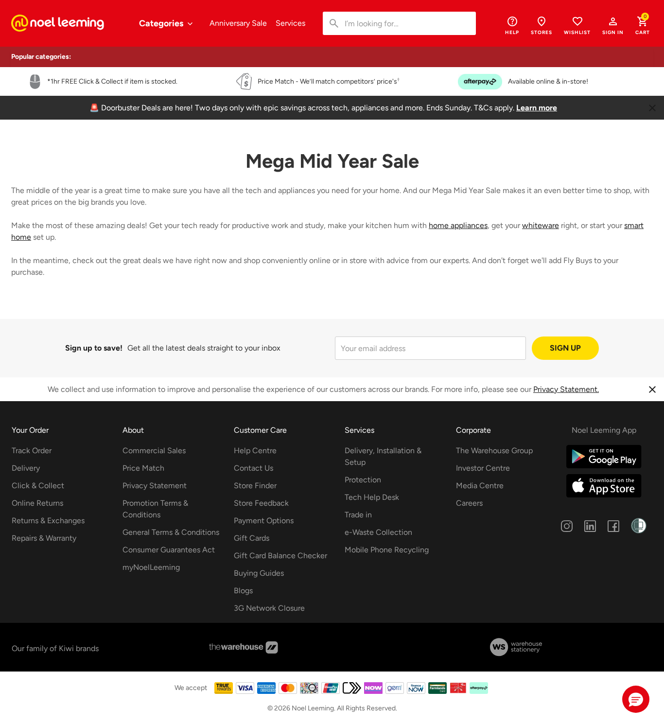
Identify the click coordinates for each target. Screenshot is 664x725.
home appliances (458, 225)
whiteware (540, 225)
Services (290, 23)
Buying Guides (259, 573)
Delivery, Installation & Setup (383, 456)
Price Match (143, 468)
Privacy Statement (154, 485)
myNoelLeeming (151, 567)
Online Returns (37, 503)
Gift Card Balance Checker (280, 555)
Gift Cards (251, 538)
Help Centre (255, 450)
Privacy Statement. (566, 389)
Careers (469, 503)
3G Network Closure (269, 608)
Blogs (243, 590)
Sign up (565, 348)
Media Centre (480, 485)
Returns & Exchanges (48, 520)
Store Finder (255, 485)
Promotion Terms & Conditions (155, 508)
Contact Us (253, 468)
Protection (363, 479)
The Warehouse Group (494, 450)
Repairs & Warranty (44, 538)
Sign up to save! (93, 348)
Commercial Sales (154, 450)
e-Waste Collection (378, 532)
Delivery (26, 468)
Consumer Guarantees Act (168, 549)
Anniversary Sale (238, 23)
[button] (613, 25)
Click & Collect (38, 485)
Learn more (536, 107)
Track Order (32, 450)
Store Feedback (261, 503)
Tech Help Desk (372, 497)
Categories (162, 23)
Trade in (358, 514)
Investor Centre (483, 468)
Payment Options (264, 520)
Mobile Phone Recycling (387, 549)
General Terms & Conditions (170, 532)
